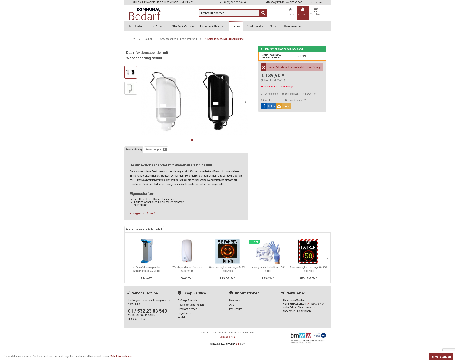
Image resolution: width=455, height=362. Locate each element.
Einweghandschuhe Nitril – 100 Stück (268, 269)
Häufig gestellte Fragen (191, 304)
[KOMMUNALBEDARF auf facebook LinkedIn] (320, 2)
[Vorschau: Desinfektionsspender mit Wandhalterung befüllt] (130, 72)
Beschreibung (133, 149)
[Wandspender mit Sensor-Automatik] (187, 251)
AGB (231, 304)
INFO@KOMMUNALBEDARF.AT (286, 2)
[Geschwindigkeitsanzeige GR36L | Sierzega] (227, 251)
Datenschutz (236, 300)
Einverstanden (441, 356)
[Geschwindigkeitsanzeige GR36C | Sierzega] (308, 251)
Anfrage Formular (188, 300)
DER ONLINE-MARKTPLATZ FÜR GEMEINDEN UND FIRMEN (163, 2)
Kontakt (182, 317)
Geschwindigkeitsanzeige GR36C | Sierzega (308, 269)
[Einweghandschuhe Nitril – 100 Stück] (268, 251)
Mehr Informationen (121, 356)
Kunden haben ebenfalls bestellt (144, 229)
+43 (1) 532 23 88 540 (234, 2)
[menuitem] (233, 13)
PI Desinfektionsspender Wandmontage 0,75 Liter (146, 269)
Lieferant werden (187, 309)
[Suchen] (263, 13)
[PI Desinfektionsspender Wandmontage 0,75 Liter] (146, 251)
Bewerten (310, 93)
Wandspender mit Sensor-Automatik (187, 269)
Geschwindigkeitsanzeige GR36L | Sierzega (227, 269)
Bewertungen (155, 149)
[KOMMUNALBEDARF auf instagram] (316, 2)
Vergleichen (271, 93)
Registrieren (184, 313)
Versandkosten (227, 337)
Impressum (235, 309)
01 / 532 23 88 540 (147, 311)
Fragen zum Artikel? (143, 213)
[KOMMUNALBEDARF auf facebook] (312, 2)
